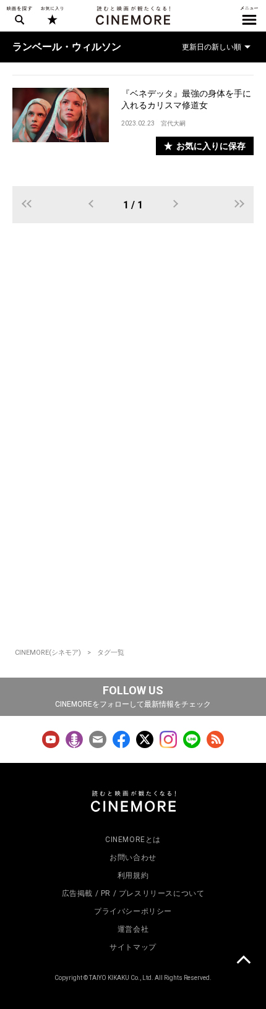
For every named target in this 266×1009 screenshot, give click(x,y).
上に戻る (243, 961)
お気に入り (52, 15)
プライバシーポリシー (133, 911)
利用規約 (133, 875)
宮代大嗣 (173, 123)
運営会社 (133, 929)
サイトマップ (133, 947)
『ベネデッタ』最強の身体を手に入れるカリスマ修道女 (186, 99)
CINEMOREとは (133, 839)
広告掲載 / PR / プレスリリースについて (133, 893)
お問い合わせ (133, 857)
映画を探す (19, 15)
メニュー (249, 15)
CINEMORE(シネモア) (48, 653)
